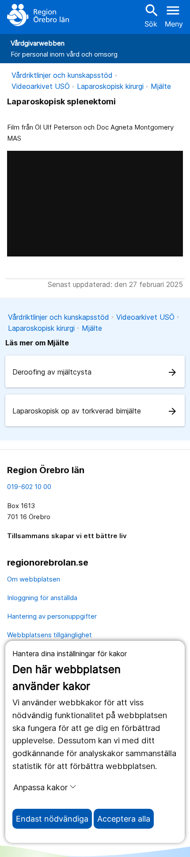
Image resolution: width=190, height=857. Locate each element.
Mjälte (161, 86)
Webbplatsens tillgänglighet (49, 635)
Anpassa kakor (40, 787)
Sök (151, 15)
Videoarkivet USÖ (40, 86)
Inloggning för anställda (42, 597)
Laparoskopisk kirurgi (110, 86)
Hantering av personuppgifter (52, 616)
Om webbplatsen (33, 579)
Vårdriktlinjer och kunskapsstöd (62, 75)
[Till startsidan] (38, 15)
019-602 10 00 (29, 486)
